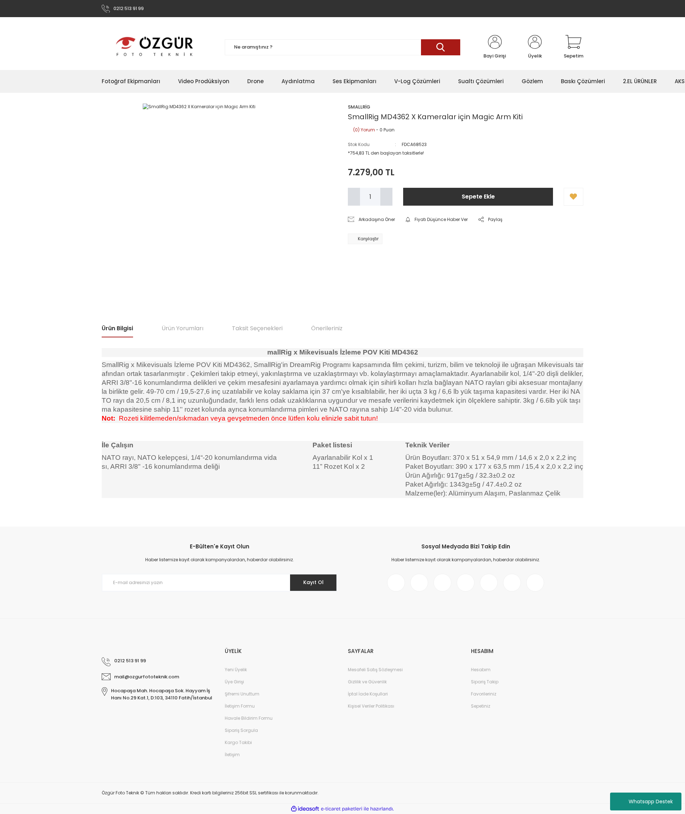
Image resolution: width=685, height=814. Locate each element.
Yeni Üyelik (236, 670)
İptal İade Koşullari (368, 694)
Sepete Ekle (478, 196)
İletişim (232, 755)
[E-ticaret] (341, 809)
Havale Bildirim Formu (249, 718)
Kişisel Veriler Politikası (371, 706)
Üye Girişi (234, 682)
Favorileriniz (483, 694)
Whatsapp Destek (651, 801)
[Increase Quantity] (386, 197)
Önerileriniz (326, 328)
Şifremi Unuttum (242, 694)
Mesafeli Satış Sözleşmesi (375, 670)
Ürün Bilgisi (117, 328)
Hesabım (481, 670)
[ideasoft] (305, 808)
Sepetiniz (480, 706)
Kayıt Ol (313, 582)
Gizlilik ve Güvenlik (367, 682)
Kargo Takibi (238, 742)
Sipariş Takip (484, 682)
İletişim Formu (240, 706)
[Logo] (155, 47)
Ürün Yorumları (182, 328)
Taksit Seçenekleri (257, 328)
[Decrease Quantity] (354, 197)
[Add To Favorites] (573, 197)
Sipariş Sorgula (241, 730)
